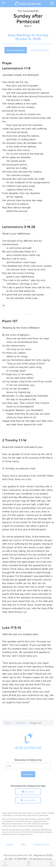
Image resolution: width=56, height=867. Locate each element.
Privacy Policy (41, 844)
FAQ (23, 844)
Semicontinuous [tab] (16, 50)
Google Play (29, 800)
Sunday (51, 865)
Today (29, 865)
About (9, 844)
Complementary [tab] (40, 50)
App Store (29, 791)
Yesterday (5, 865)
